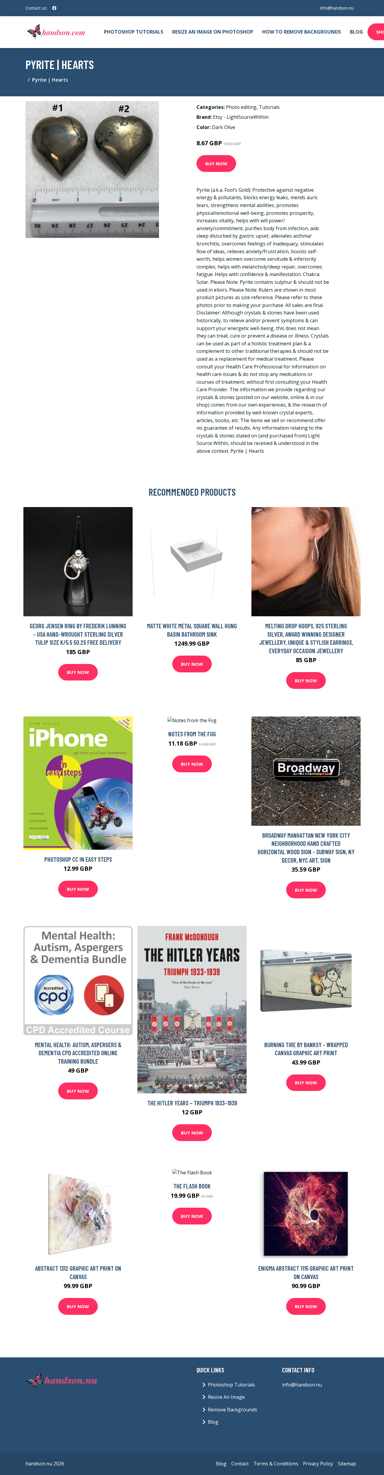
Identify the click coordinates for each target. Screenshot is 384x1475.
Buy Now (216, 164)
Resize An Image (226, 1397)
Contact (240, 1463)
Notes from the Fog (192, 734)
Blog (356, 32)
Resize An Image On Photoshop (212, 32)
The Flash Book (192, 1186)
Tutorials (269, 107)
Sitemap (347, 1463)
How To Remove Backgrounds (301, 32)
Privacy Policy (318, 1463)
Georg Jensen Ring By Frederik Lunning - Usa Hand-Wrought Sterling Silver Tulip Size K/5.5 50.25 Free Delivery (78, 634)
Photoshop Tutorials (133, 32)
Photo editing (241, 107)
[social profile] (54, 8)
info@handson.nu (337, 8)
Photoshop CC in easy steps (78, 859)
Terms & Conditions (276, 1463)
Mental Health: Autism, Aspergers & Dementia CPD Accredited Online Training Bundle (78, 1053)
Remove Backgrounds (232, 1409)
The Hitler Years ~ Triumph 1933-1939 (192, 1103)
